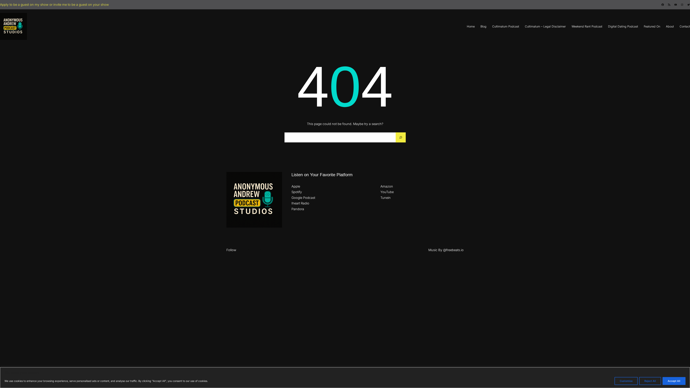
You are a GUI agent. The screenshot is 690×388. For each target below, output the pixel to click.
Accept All (674, 380)
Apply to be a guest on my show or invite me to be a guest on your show (54, 4)
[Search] (401, 137)
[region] (345, 377)
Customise (626, 380)
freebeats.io (455, 250)
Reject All (650, 380)
